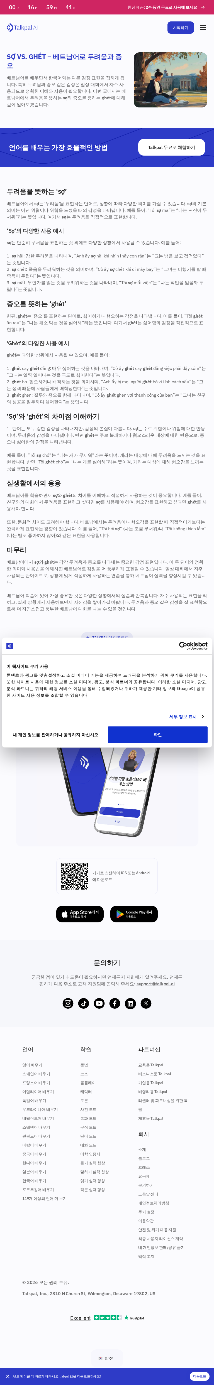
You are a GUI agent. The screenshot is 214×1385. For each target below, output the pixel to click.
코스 (84, 1073)
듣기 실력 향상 (92, 1162)
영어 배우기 (32, 1064)
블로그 (144, 1158)
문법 (84, 1064)
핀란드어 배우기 (36, 1136)
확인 (158, 734)
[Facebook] (114, 1003)
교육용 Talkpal (150, 1064)
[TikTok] (83, 1003)
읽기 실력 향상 (92, 1180)
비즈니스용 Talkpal (154, 1073)
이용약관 (146, 1220)
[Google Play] (134, 914)
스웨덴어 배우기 (36, 1127)
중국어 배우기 (34, 1153)
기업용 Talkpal (150, 1082)
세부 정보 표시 (183, 716)
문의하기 (146, 1185)
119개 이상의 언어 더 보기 (44, 1198)
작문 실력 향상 (92, 1189)
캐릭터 (86, 1091)
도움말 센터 (148, 1194)
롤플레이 (88, 1082)
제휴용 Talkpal (150, 1118)
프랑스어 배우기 (36, 1082)
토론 (84, 1100)
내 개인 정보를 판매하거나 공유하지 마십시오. (56, 734)
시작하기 (180, 27)
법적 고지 (146, 1256)
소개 (142, 1149)
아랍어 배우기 (34, 1145)
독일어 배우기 (34, 1100)
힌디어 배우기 (34, 1162)
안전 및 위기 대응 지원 (157, 1229)
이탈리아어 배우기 (38, 1091)
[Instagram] (68, 1003)
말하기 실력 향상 (94, 1171)
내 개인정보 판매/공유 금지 (161, 1247)
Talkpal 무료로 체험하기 (171, 147)
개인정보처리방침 (153, 1202)
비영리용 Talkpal (152, 1091)
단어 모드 (88, 1136)
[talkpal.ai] (22, 27)
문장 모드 (88, 1127)
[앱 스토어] (80, 914)
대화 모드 (88, 1145)
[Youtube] (99, 1003)
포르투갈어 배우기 (38, 1189)
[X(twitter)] (146, 1003)
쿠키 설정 (146, 1211)
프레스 (144, 1167)
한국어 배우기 (34, 1180)
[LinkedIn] (130, 1003)
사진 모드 (88, 1109)
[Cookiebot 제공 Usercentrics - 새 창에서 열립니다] (183, 646)
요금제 (144, 1176)
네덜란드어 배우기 (38, 1118)
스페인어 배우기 (36, 1073)
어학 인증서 (90, 1153)
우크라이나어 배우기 (40, 1109)
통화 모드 (88, 1118)
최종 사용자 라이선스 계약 (160, 1238)
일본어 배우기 (34, 1171)
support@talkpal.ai (156, 983)
